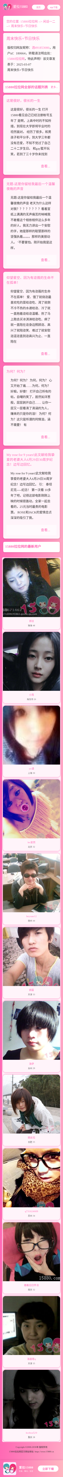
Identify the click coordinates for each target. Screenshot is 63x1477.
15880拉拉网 (29, 21)
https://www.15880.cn (44, 1451)
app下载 (54, 7)
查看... (45, 166)
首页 (38, 7)
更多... (54, 87)
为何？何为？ (16, 371)
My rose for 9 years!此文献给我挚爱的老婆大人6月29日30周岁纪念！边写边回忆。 (30, 459)
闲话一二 (49, 21)
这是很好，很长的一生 (23, 100)
